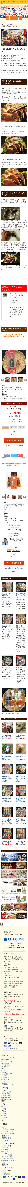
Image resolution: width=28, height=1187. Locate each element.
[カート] (16, 18)
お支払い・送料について (10, 1048)
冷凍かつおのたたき (7, 1063)
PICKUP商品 (10, 24)
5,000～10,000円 (7, 1099)
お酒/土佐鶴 (5, 1077)
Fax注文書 (5, 1151)
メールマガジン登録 (7, 1158)
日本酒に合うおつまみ (8, 1131)
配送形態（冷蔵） (7, 1137)
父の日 (4, 1110)
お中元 (4, 1113)
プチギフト (5, 1119)
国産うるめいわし (7, 1059)
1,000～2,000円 (6, 1092)
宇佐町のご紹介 (6, 1173)
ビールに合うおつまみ (8, 1130)
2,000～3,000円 (6, 1094)
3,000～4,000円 (6, 1095)
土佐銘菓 (4, 1083)
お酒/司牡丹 (5, 1079)
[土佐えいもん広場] (14, 9)
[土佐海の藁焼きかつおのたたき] (7, 380)
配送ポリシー (6, 1164)
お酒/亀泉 (5, 1076)
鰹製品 (4, 1072)
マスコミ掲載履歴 (7, 1155)
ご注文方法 (5, 1149)
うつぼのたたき (6, 1065)
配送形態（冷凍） (7, 1139)
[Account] (12, 18)
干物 (3, 1070)
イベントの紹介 (6, 1175)
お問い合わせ (6, 1147)
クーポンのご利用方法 (8, 1167)
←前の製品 (3, 457)
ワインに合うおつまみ (8, 1133)
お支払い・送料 (6, 1146)
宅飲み (4, 1128)
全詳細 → (14, 571)
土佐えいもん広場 (13, 1182)
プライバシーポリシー (8, 1157)
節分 (3, 1121)
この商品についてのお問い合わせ (14, 445)
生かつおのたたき (7, 1061)
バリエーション (14, 425)
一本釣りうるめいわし (8, 1057)
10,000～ (4, 1101)
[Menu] (7, 18)
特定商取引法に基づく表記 (9, 1160)
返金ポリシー (6, 1162)
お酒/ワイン (5, 1081)
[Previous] (2, 380)
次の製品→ (24, 457)
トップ (4, 24)
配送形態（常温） (7, 1135)
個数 (14, 431)
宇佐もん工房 (19, 539)
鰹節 (3, 1068)
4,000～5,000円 (6, 1097)
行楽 (3, 1126)
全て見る (24, 718)
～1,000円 (5, 1090)
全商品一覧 (5, 1140)
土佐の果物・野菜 (7, 1074)
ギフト (4, 1106)
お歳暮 (4, 1115)
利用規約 (4, 1166)
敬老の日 (4, 1111)
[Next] (25, 380)
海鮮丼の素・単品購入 (8, 1085)
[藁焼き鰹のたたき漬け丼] (8, 496)
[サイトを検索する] (20, 18)
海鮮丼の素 (5, 1066)
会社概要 (4, 1153)
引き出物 (4, 1117)
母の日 (4, 1108)
